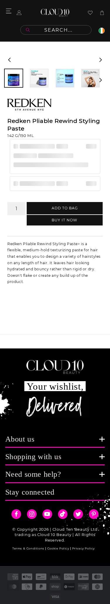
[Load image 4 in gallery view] (90, 78)
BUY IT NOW (64, 220)
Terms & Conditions (28, 548)
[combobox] (56, 30)
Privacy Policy (83, 548)
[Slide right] (100, 59)
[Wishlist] (90, 12)
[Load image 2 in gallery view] (39, 78)
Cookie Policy (58, 548)
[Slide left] (9, 59)
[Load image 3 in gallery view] (65, 78)
